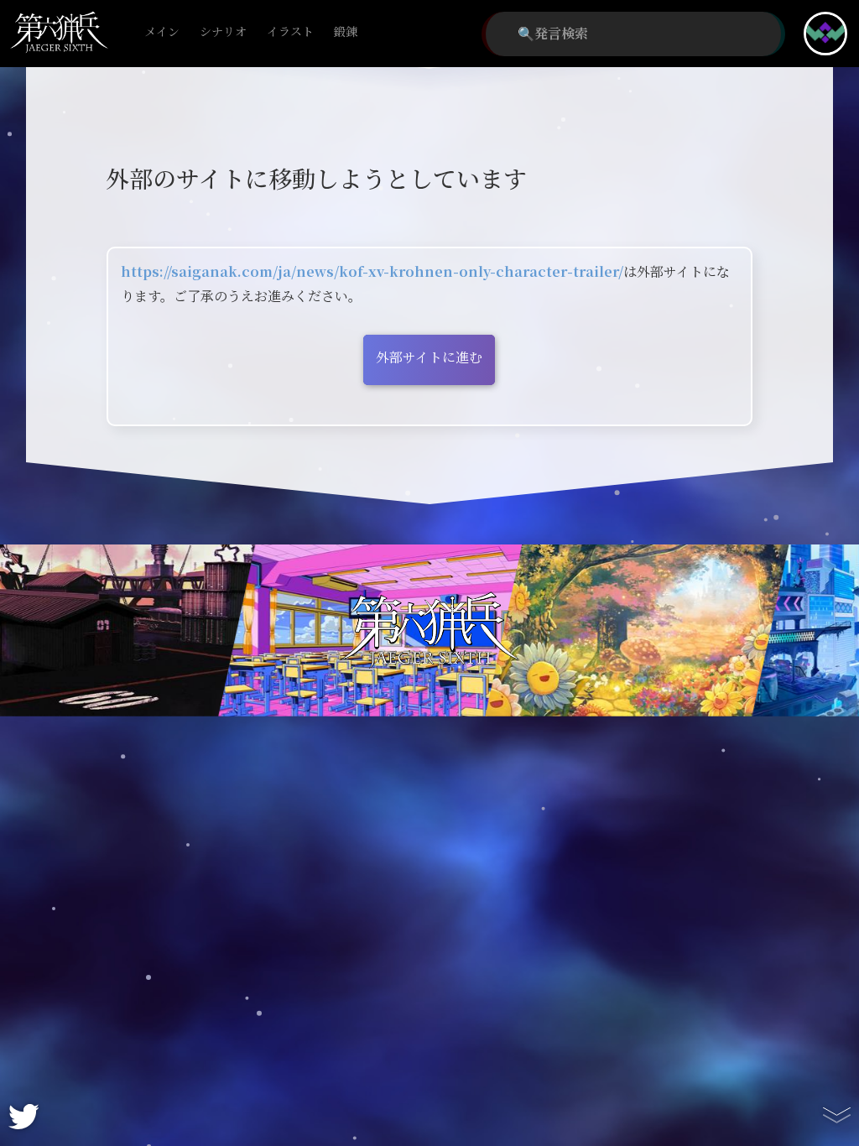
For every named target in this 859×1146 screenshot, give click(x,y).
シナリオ (223, 32)
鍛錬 (345, 32)
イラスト (290, 32)
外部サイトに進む (429, 358)
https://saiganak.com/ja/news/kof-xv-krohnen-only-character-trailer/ (372, 272)
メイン (162, 32)
